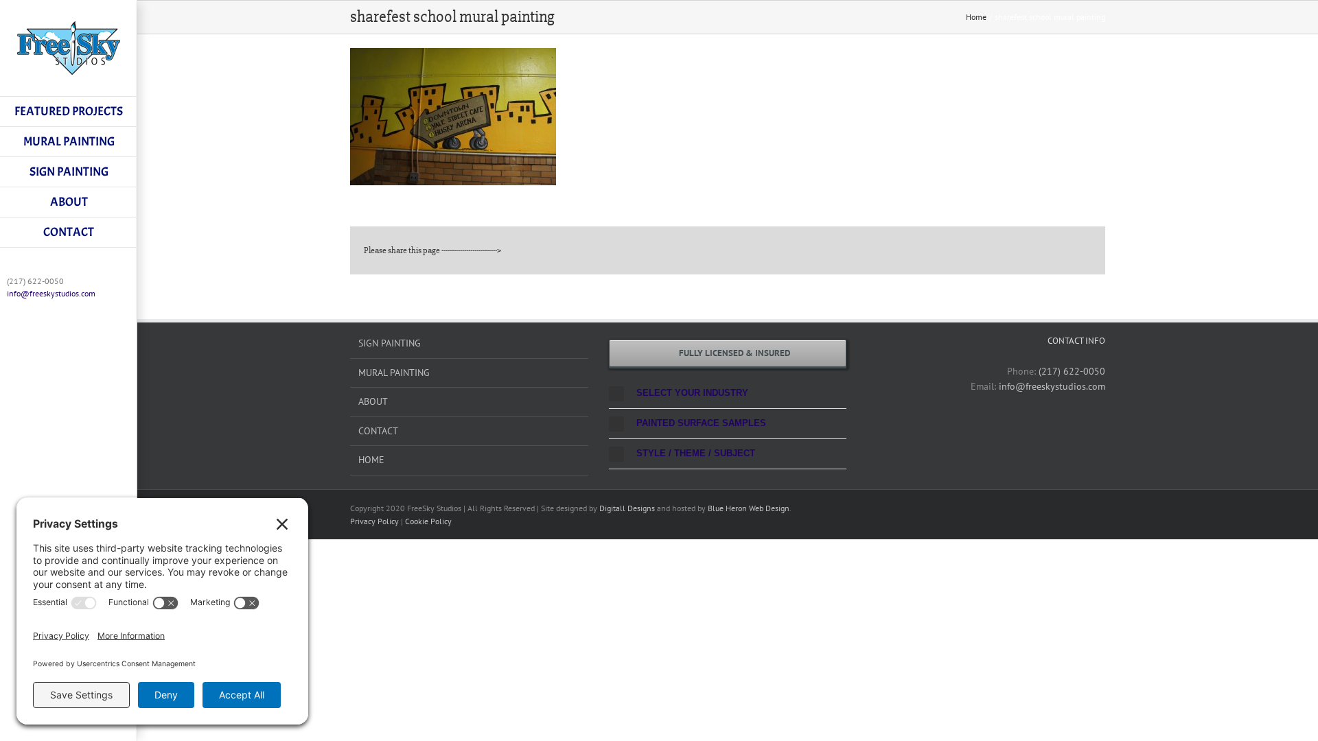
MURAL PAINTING (394, 372)
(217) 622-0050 (1072, 371)
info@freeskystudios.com (51, 293)
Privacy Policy (374, 521)
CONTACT (378, 431)
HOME (371, 460)
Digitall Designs (627, 508)
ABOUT (373, 401)
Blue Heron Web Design (748, 508)
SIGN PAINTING (389, 343)
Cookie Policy (428, 521)
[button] (728, 393)
